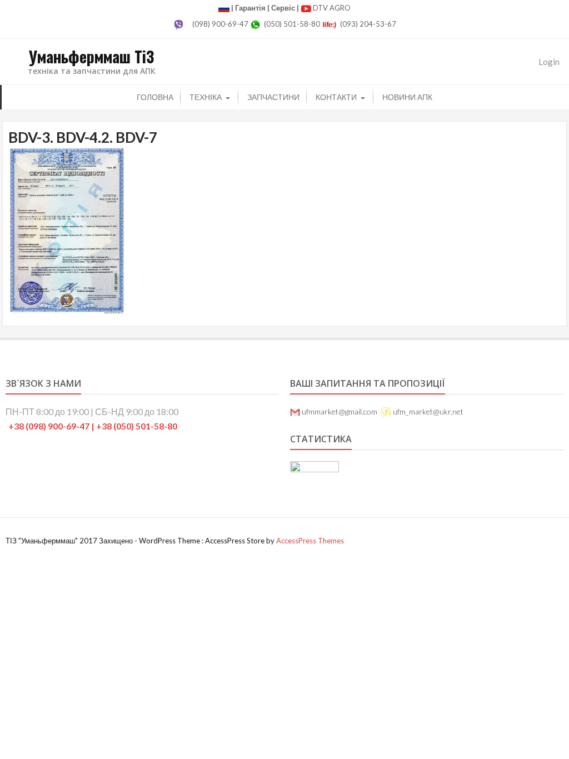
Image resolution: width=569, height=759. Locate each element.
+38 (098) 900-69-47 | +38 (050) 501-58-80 (92, 426)
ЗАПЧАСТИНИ (273, 97)
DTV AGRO (332, 7)
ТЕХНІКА (205, 97)
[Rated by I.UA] (314, 468)
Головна (155, 97)
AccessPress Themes (310, 540)
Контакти (336, 97)
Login (549, 62)
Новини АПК (407, 97)
